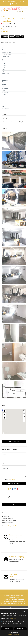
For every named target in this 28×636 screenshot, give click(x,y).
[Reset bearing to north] (24, 421)
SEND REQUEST (15, 483)
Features (11, 36)
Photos (17, 36)
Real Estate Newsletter (13, 576)
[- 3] (14, 179)
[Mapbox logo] (5, 433)
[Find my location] (24, 413)
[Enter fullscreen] (24, 411)
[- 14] (14, 390)
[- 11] (14, 333)
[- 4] (14, 198)
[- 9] (14, 294)
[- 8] (14, 275)
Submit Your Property (16, 557)
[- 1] (14, 141)
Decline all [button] (20, 628)
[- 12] (14, 352)
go (14, 504)
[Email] (11, 489)
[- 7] (14, 256)
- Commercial (4, 16)
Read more (13, 618)
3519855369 (23, 1)
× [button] (26, 611)
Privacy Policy (12, 595)
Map (22, 36)
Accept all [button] (7, 628)
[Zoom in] (24, 416)
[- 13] (14, 371)
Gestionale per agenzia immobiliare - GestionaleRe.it (14, 607)
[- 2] (14, 160)
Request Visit (15, 441)
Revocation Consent (14, 597)
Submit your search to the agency (16, 536)
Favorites (15, 3)
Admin (5, 595)
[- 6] (14, 237)
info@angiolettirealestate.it (10, 1)
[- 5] (14, 217)
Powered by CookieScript (14, 634)
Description (5, 36)
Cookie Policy (20, 595)
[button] (14, 632)
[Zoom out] (24, 419)
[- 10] (14, 314)
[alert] (14, 622)
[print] (8, 489)
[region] (14, 421)
